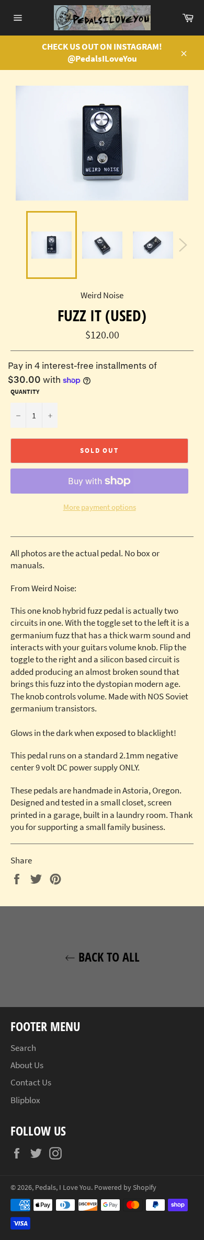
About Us (26, 1065)
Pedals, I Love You (63, 1187)
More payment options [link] (99, 507)
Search (23, 1048)
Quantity (24, 391)
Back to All (107, 956)
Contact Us (30, 1082)
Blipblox (25, 1100)
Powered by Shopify (125, 1187)
